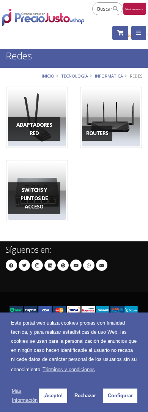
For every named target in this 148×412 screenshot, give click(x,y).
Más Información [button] (25, 395)
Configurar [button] (120, 395)
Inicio (48, 76)
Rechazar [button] (85, 395)
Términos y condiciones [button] (69, 369)
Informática (109, 76)
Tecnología (74, 76)
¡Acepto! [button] (53, 395)
